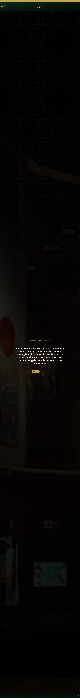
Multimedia (44, 5)
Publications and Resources (53, 5)
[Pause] (77, 695)
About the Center (10, 5)
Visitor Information (68, 5)
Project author (18, 5)
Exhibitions (25, 5)
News (62, 5)
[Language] (78, 6)
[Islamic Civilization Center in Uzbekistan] (3, 6)
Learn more (44, 371)
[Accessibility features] (75, 6)
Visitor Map (39, 7)
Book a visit (35, 371)
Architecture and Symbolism (34, 5)
